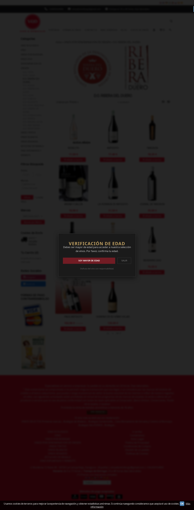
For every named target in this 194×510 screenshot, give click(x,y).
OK (182, 503)
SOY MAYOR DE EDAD (89, 261)
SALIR (124, 261)
